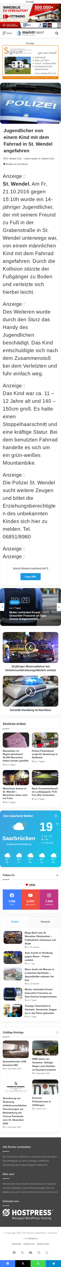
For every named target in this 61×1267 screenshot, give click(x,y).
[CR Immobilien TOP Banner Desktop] (30, 15)
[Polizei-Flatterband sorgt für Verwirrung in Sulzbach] (45, 740)
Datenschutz (43, 1244)
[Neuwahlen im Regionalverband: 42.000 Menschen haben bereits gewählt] (16, 740)
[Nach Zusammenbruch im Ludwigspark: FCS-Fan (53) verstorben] (45, 777)
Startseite (16, 1244)
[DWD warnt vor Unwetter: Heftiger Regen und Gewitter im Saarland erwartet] (45, 1048)
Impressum (29, 1244)
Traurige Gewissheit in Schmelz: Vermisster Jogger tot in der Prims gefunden (41, 1009)
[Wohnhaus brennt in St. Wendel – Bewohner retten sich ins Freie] (16, 777)
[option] (30, 607)
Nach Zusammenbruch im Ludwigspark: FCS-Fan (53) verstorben (45, 791)
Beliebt (15, 921)
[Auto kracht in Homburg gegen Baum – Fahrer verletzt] (13, 957)
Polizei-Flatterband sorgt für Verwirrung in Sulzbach (45, 754)
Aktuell (14, 602)
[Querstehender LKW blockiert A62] (16, 1049)
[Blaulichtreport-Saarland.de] (30, 33)
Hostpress (33, 1238)
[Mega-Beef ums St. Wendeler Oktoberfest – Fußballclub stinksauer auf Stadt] (13, 937)
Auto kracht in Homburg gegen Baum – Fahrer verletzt (39, 956)
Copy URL (30, 576)
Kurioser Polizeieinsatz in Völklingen (41, 1101)
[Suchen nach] (56, 34)
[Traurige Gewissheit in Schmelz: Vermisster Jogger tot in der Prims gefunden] (13, 1010)
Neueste (45, 921)
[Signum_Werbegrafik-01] (30, 62)
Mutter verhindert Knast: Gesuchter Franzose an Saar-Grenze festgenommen (28, 615)
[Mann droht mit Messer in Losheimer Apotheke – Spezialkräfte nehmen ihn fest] (13, 974)
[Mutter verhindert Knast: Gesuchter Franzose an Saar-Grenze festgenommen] (13, 994)
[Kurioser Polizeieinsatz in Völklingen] (45, 1086)
